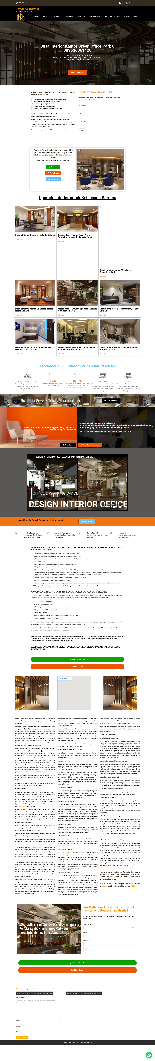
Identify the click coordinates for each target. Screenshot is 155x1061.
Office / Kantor (20, 989)
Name (18, 1020)
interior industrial (66, 852)
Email (18, 1026)
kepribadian (129, 840)
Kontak (126, 17)
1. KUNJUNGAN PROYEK (27, 382)
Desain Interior (33, 989)
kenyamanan (22, 806)
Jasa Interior (55, 17)
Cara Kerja (81, 17)
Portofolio (69, 17)
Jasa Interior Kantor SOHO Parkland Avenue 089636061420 (84, 993)
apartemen (45, 721)
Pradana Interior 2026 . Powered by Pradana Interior (77, 1042)
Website (18, 1032)
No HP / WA (83, 121)
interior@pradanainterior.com (130, 3)
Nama (81, 113)
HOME (36, 17)
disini (64, 130)
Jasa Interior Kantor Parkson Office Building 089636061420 (34, 993)
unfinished (132, 723)
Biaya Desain (94, 17)
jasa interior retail (43, 989)
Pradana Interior (27, 9)
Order (134, 17)
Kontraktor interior (54, 989)
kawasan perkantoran (132, 863)
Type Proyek (83, 105)
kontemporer (79, 875)
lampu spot (113, 805)
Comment (19, 1003)
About (44, 17)
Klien (105, 17)
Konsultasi (115, 17)
